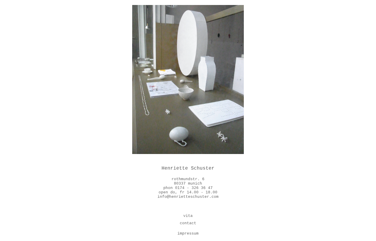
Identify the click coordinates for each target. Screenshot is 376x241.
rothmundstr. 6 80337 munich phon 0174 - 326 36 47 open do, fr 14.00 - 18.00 (188, 186)
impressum (188, 233)
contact (188, 223)
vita (188, 216)
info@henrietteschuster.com (188, 197)
